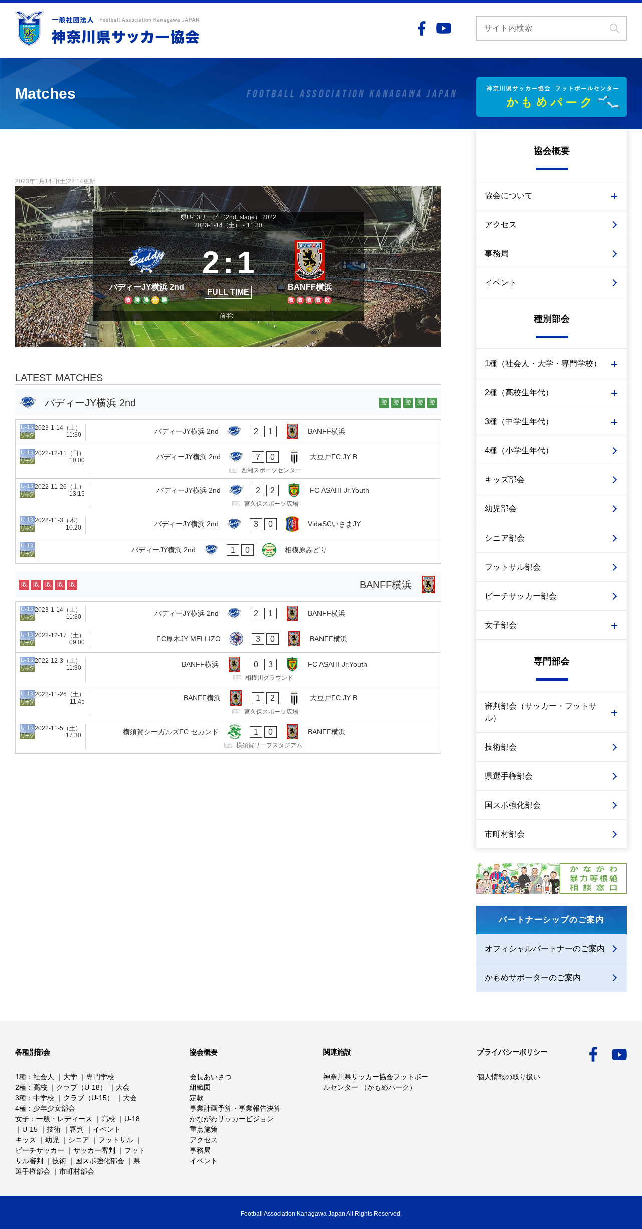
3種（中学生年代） (519, 421)
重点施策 (204, 1129)
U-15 (30, 1129)
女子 (22, 1119)
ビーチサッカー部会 (521, 596)
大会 (123, 1087)
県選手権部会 (509, 776)
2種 (20, 1087)
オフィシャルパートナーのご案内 (545, 948)
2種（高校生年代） (519, 392)
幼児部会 (501, 508)
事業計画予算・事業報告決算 (235, 1108)
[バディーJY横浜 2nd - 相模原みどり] (228, 550)
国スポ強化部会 (513, 805)
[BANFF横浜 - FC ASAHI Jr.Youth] (228, 669)
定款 (197, 1098)
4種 (20, 1108)
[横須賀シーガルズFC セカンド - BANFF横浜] (228, 736)
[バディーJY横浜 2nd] (147, 271)
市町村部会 (505, 834)
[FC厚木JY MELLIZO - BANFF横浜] (228, 639)
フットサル (115, 1140)
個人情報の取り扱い (508, 1077)
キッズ (25, 1140)
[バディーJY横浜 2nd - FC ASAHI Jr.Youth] (228, 495)
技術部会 (501, 747)
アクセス (501, 224)
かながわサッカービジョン (232, 1119)
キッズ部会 (505, 479)
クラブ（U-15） (88, 1098)
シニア (78, 1140)
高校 (40, 1087)
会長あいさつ (211, 1077)
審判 (77, 1129)
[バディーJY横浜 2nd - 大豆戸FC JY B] (228, 461)
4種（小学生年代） (519, 450)
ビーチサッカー (39, 1150)
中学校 (43, 1098)
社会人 (43, 1077)
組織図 (200, 1087)
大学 (70, 1077)
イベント (501, 282)
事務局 (497, 253)
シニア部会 (505, 538)
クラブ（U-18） (81, 1087)
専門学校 (100, 1077)
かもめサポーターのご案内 (533, 977)
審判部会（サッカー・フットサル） (541, 711)
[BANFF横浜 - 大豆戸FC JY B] (228, 703)
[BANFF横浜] (310, 271)
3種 (20, 1098)
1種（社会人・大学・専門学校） (543, 363)
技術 (54, 1129)
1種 (20, 1077)
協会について (509, 195)
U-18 (132, 1119)
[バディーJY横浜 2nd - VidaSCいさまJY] (228, 525)
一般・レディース (64, 1119)
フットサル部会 (513, 567)
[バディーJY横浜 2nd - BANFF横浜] (228, 432)
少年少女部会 (54, 1108)
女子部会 (501, 625)
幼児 (52, 1140)
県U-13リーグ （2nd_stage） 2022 (228, 217)
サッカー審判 (94, 1150)
